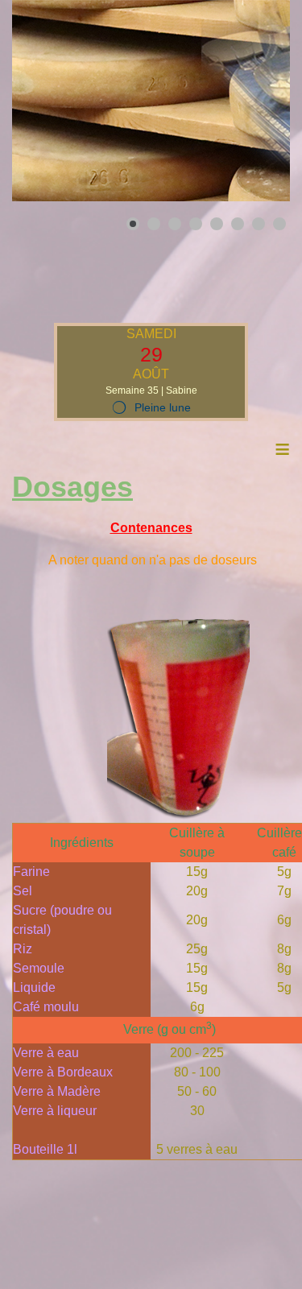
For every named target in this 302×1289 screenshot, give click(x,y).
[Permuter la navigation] (22, 270)
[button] (241, 101)
